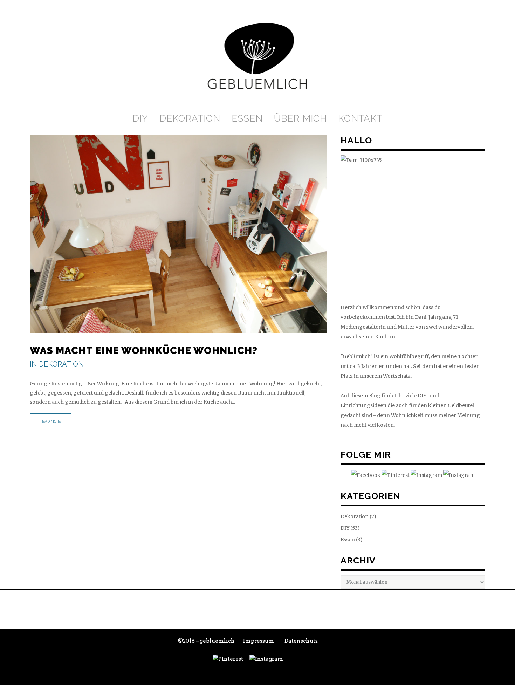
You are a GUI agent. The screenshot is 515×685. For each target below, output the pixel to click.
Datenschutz (301, 641)
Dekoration (61, 364)
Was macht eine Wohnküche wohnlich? (144, 350)
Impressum (258, 641)
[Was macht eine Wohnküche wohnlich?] (178, 234)
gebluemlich (217, 641)
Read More (51, 421)
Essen (348, 539)
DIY (345, 528)
